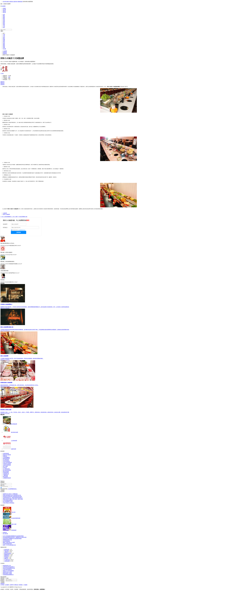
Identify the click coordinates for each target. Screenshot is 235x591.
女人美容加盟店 (6, 468)
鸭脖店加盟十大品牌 (7, 573)
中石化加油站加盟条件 (8, 500)
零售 (4, 24)
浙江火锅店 (5, 466)
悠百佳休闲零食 (7, 553)
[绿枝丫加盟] (7, 524)
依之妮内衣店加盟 (7, 470)
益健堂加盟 (13, 448)
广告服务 (25, 584)
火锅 (4, 34)
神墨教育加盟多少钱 (7, 539)
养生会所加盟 (6, 471)
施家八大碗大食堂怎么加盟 (9, 542)
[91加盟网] (2, 6)
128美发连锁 (6, 561)
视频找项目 (20, 1)
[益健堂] (7, 448)
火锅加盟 (5, 213)
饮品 (4, 37)
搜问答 (4, 12)
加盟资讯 (11, 1)
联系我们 (21, 584)
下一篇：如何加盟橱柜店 (5, 216)
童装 (4, 43)
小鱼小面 (13, 512)
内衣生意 (5, 467)
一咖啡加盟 (5, 475)
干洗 (4, 26)
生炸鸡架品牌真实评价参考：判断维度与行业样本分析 (14, 537)
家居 (4, 20)
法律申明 (12, 584)
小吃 (4, 35)
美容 (4, 19)
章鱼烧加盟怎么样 (7, 565)
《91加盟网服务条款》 (22, 230)
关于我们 (2, 584)
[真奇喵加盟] (7, 530)
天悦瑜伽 (6, 557)
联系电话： (5, 227)
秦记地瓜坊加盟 (14, 432)
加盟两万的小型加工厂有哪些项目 (10, 493)
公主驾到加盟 (14, 440)
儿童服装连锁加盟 (7, 477)
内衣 (4, 42)
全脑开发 (6, 558)
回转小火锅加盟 (6, 214)
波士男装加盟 (6, 459)
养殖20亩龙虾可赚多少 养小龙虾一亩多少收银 (13, 499)
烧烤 (4, 41)
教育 (4, 22)
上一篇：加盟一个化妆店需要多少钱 (19, 216)
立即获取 (2, 582)
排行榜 (4, 1)
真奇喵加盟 (13, 530)
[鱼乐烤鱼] (7, 423)
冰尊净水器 (6, 549)
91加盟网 (5, 51)
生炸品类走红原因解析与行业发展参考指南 (12, 538)
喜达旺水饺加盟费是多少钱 (9, 568)
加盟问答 (15, 1)
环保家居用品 (6, 472)
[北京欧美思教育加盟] (7, 518)
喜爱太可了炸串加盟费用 (8, 570)
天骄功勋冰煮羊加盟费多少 (9, 566)
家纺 (4, 18)
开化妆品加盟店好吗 (7, 543)
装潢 (4, 46)
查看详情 (2, 81)
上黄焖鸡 (6, 552)
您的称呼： (5, 224)
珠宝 (4, 27)
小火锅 (1, 73)
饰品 (4, 23)
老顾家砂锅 (6, 554)
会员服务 (7, 584)
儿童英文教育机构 (7, 465)
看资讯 (4, 10)
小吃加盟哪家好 (6, 457)
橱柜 (4, 44)
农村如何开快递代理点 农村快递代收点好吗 (12, 496)
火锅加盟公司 (6, 474)
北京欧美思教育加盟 (15, 518)
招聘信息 (16, 584)
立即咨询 (18, 232)
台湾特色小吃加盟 (7, 463)
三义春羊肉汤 (7, 559)
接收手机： (2, 485)
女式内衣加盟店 (6, 461)
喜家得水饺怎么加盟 (7, 572)
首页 (4, 14)
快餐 (4, 39)
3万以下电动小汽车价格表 (8, 502)
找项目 (7, 1)
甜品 (4, 38)
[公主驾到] (7, 440)
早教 (4, 47)
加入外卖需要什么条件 (8, 501)
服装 (4, 17)
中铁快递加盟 (6, 453)
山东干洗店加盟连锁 (7, 462)
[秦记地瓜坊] (7, 432)
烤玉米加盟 (5, 476)
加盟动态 (5, 532)
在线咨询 (2, 84)
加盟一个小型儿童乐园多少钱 (9, 544)
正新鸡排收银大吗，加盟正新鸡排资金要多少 (13, 497)
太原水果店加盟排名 (7, 569)
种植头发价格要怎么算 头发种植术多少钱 (12, 495)
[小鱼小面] (7, 512)
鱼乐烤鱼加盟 (14, 423)
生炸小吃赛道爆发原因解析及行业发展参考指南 (13, 535)
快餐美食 (5, 456)
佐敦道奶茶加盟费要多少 (8, 574)
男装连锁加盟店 (6, 458)
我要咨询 (2, 83)
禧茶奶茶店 (6, 555)
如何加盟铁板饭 (6, 541)
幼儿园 (4, 48)
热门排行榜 (5, 533)
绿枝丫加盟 (13, 524)
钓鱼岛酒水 (6, 550)
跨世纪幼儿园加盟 (7, 454)
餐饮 (4, 15)
